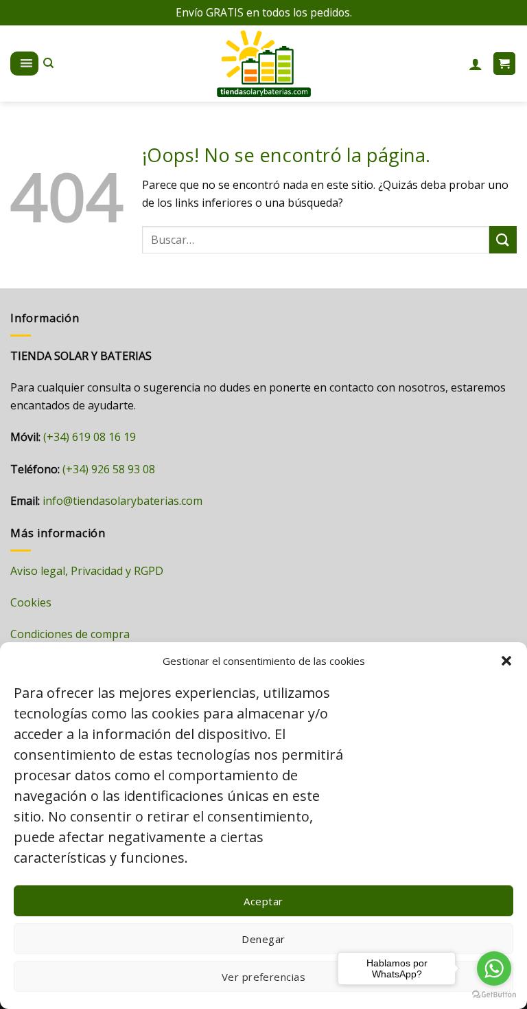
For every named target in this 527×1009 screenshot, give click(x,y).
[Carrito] (504, 63)
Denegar (263, 939)
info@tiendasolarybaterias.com (122, 500)
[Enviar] (503, 239)
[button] (506, 661)
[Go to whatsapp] (494, 968)
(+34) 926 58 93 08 (108, 469)
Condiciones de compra (70, 634)
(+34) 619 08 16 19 (89, 436)
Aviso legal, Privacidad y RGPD (86, 570)
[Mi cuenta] (475, 64)
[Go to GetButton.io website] (494, 994)
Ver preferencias (263, 977)
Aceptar (263, 901)
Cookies (30, 602)
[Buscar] (48, 63)
